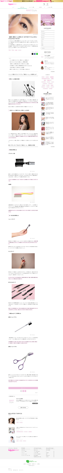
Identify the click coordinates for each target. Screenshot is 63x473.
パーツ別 (48, 85)
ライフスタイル (45, 88)
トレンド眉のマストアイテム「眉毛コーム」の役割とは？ (19, 60)
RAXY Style (22, 7)
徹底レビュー (49, 80)
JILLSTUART (30, 431)
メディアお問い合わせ (37, 451)
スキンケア (42, 31)
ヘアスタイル (45, 83)
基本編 (16, 50)
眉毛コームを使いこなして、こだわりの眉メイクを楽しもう (20, 69)
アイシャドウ (25, 431)
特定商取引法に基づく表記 (37, 456)
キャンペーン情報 (31, 7)
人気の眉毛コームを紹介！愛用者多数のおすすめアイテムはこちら (21, 65)
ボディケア (42, 37)
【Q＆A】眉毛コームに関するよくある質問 (17, 67)
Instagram (47, 452)
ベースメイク (43, 33)
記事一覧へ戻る (23, 407)
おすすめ (13, 50)
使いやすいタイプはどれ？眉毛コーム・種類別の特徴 (19, 61)
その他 (42, 44)
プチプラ (43, 85)
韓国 (44, 80)
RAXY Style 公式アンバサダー (20, 431)
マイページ (23, 452)
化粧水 (52, 85)
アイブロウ (19, 50)
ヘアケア (42, 39)
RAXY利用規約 (36, 455)
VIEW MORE (53, 71)
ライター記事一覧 (35, 403)
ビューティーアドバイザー (25, 455)
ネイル (42, 41)
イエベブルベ (50, 83)
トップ (13, 7)
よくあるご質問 (50, 7)
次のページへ (23, 388)
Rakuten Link (48, 455)
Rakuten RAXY (12, 4)
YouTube (47, 456)
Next (36, 392)
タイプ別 (51, 88)
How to (9, 50)
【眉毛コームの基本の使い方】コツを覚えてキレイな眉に (19, 63)
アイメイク (21, 420)
